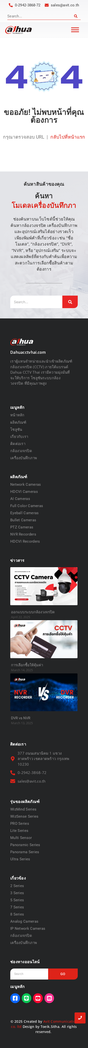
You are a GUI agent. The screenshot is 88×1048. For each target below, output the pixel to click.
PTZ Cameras (21, 527)
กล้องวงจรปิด (21, 450)
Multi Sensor (21, 838)
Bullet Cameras (23, 520)
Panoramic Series (25, 845)
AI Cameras (20, 499)
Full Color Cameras (26, 506)
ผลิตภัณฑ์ (18, 422)
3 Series (17, 893)
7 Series (17, 907)
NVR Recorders (23, 534)
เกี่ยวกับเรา (19, 436)
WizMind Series (23, 809)
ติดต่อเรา (17, 443)
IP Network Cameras (27, 928)
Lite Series (19, 830)
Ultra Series (20, 859)
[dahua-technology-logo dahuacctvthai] (18, 30)
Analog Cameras (24, 921)
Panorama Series (24, 852)
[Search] (76, 16)
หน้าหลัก (17, 415)
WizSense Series (24, 816)
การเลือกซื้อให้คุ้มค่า (27, 665)
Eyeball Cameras (24, 513)
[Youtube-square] (38, 998)
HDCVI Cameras (24, 491)
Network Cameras (25, 484)
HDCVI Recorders (25, 541)
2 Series (17, 886)
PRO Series (19, 823)
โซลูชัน (16, 429)
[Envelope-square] (49, 998)
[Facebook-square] (15, 998)
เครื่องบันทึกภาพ (23, 457)
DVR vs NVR (20, 718)
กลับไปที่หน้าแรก (67, 137)
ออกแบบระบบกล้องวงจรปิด (33, 612)
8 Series (17, 914)
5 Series (17, 900)
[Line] (27, 998)
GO (63, 974)
